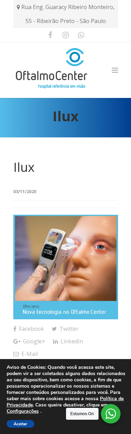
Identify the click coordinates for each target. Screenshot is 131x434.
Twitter (68, 329)
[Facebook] (50, 35)
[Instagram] (66, 35)
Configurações (23, 411)
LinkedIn (71, 341)
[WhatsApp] (81, 35)
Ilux (24, 167)
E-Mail (29, 354)
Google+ (33, 341)
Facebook (30, 329)
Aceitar (20, 424)
